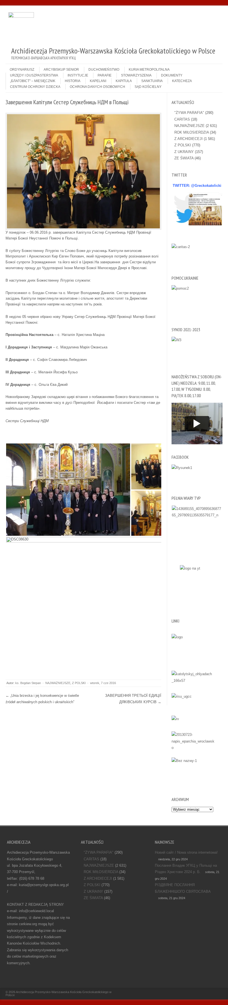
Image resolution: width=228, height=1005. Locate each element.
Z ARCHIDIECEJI (188, 139)
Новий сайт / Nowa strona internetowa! (186, 852)
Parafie (104, 75)
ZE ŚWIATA (184, 158)
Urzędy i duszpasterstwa (34, 75)
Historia (72, 81)
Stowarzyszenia (136, 75)
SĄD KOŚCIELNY (148, 87)
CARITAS (182, 119)
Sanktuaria (152, 81)
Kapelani (98, 81)
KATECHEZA (182, 81)
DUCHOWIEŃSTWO (103, 70)
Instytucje (78, 75)
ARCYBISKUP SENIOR (61, 70)
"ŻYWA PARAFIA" (189, 113)
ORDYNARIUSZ (22, 70)
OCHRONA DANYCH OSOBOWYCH (97, 87)
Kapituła (124, 81)
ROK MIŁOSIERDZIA (191, 132)
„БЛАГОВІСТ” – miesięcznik (32, 81)
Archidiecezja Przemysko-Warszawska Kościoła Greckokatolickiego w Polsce (58, 993)
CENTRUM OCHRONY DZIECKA (35, 87)
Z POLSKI (79, 683)
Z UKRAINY (184, 152)
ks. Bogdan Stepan (28, 683)
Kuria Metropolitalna (149, 70)
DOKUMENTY (171, 75)
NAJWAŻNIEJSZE (57, 683)
